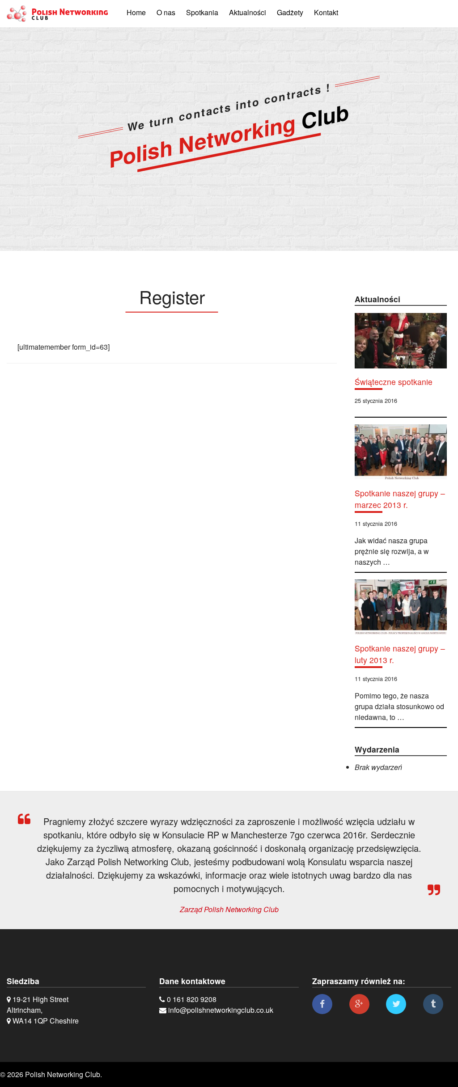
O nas (166, 12)
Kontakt (326, 12)
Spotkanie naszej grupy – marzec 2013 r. (400, 498)
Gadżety (290, 12)
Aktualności (247, 12)
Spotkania (202, 12)
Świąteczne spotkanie (394, 381)
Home (136, 12)
